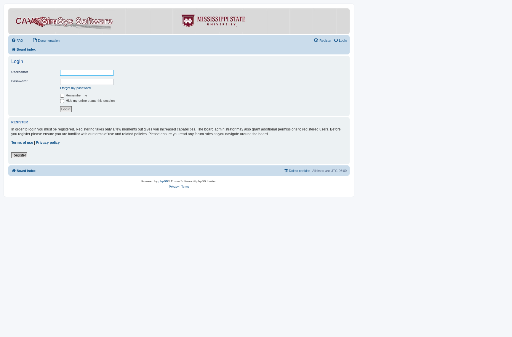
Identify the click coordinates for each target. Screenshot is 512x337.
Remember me (76, 95)
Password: (19, 81)
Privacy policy (48, 143)
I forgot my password (75, 88)
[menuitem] (17, 40)
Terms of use (22, 143)
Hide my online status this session (90, 100)
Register (19, 155)
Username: (19, 72)
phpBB (163, 181)
